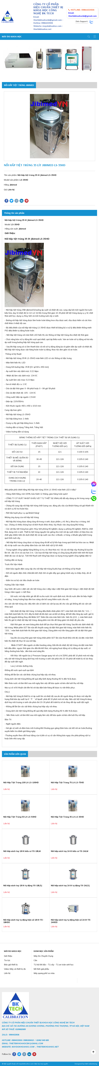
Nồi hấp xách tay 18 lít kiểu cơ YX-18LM (22, 851)
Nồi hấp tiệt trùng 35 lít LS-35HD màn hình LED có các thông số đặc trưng (39, 358)
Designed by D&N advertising (86, 1064)
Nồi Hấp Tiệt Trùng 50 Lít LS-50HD (19, 817)
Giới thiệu (8, 956)
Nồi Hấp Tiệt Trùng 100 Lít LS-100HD (21, 782)
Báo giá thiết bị (11, 964)
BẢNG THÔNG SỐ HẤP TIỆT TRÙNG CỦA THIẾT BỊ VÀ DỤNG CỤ (49, 437)
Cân (35, 960)
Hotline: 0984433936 (82, 10)
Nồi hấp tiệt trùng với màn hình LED (22, 335)
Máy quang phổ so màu (44, 973)
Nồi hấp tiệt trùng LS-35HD (18, 414)
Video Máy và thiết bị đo (15, 969)
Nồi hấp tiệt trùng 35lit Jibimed (19, 310)
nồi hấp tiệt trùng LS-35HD (34, 327)
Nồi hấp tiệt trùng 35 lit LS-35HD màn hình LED (49, 489)
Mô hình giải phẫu (41, 969)
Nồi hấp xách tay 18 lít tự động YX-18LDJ (22, 885)
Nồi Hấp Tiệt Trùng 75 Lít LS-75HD (67, 782)
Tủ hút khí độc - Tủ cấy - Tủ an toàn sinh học (53, 964)
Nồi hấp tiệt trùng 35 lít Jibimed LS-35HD (27, 238)
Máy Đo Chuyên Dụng (43, 956)
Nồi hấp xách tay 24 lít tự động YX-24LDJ (70, 885)
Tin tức (7, 960)
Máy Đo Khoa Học (12, 36)
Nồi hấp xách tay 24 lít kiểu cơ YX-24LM (69, 851)
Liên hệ (7, 973)
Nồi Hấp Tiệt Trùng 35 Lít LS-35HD (67, 817)
